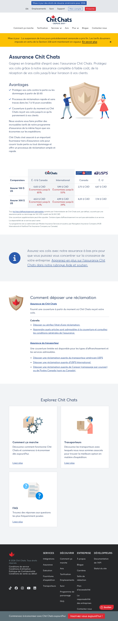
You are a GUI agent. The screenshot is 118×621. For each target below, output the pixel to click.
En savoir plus (89, 41)
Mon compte (75, 9)
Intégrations (48, 558)
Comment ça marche (24, 28)
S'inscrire (90, 9)
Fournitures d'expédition (49, 578)
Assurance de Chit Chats (43, 303)
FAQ (15, 508)
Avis (67, 28)
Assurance (48, 564)
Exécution (47, 570)
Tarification (42, 28)
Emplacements (39, 8)
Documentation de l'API (101, 560)
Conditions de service (19, 566)
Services (55, 28)
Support (61, 8)
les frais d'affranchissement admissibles (28, 211)
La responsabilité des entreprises (84, 599)
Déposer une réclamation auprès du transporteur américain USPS (68, 357)
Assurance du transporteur (44, 343)
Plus (74, 28)
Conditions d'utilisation (20, 569)
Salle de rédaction (81, 578)
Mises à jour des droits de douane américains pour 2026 (59, 3)
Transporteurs (72, 442)
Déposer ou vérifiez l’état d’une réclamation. (56, 324)
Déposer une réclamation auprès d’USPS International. (62, 362)
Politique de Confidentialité (22, 571)
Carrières (81, 570)
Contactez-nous (99, 28)
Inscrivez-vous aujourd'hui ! (86, 616)
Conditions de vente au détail (23, 573)
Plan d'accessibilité (83, 588)
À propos (81, 558)
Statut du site (100, 568)
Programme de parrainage (67, 593)
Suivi (51, 8)
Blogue (85, 28)
